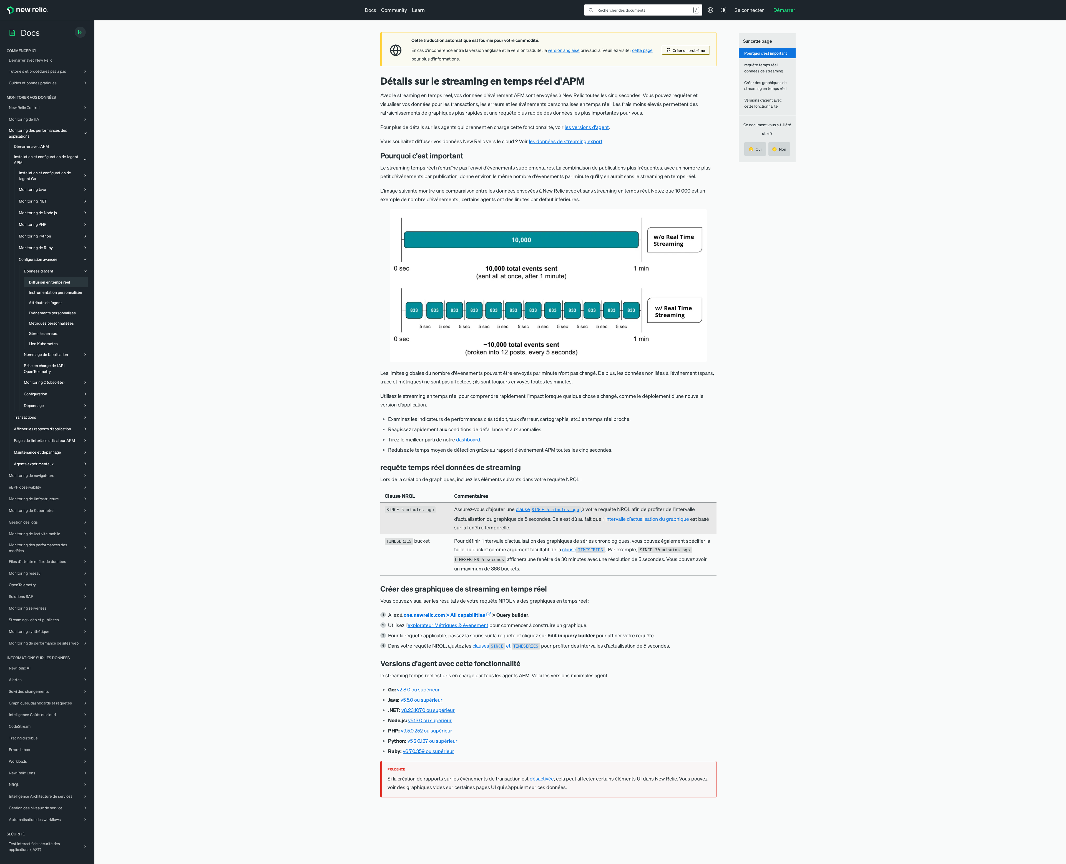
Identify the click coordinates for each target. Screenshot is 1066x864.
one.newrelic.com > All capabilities (444, 615)
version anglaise (564, 50)
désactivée (542, 778)
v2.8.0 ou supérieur (418, 689)
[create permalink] (551, 588)
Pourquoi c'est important (765, 52)
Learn (418, 10)
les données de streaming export (565, 141)
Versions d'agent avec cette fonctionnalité (763, 102)
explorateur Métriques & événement (448, 625)
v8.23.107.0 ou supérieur (428, 710)
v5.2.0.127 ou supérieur (432, 740)
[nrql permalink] (525, 467)
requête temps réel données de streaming (763, 67)
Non (779, 148)
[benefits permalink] (467, 155)
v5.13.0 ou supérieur (430, 720)
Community (394, 10)
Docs (370, 10)
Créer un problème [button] (689, 50)
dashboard (468, 439)
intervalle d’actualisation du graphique (647, 519)
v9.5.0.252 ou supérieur (426, 730)
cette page (642, 50)
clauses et (505, 645)
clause (547, 509)
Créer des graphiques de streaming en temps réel (765, 85)
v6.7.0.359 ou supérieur (428, 751)
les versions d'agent (587, 127)
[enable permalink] (524, 663)
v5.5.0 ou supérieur (422, 699)
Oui (755, 148)
